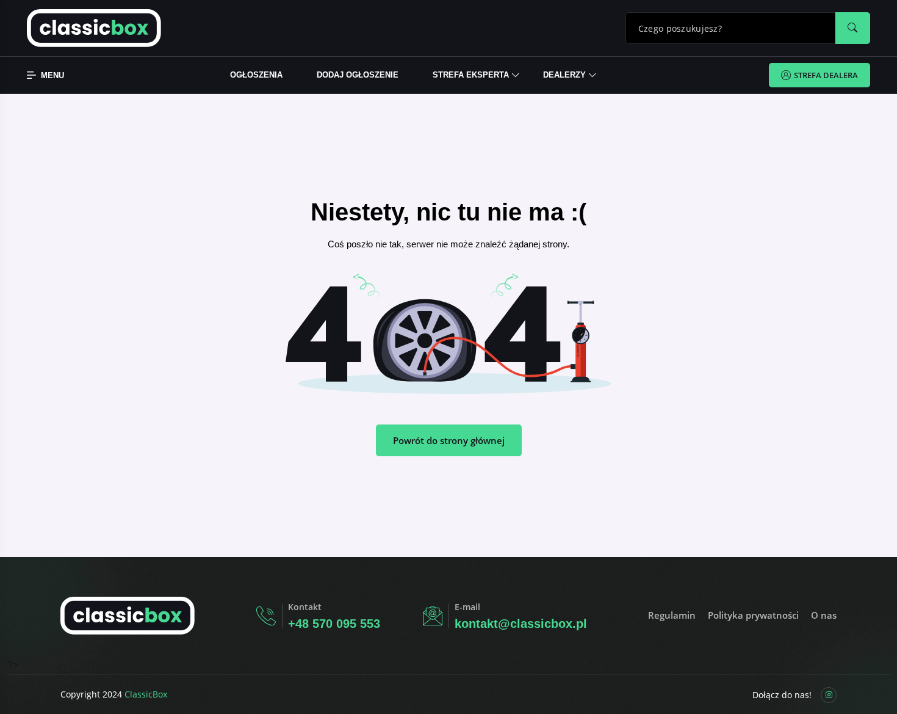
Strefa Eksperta (471, 74)
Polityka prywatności (753, 615)
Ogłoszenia (256, 74)
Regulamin (672, 615)
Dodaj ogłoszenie (357, 74)
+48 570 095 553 (334, 623)
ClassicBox (145, 694)
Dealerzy (564, 74)
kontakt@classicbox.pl (521, 623)
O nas (824, 615)
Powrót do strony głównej (449, 440)
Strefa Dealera (826, 75)
